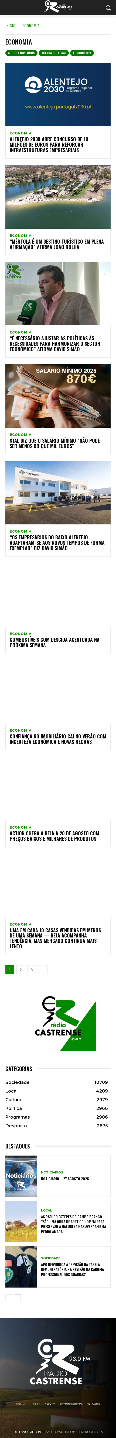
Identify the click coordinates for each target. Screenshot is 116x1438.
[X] (65, 1417)
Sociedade (50, 1258)
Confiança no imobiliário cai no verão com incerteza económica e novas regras (58, 739)
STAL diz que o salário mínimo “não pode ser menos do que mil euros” (55, 443)
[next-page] (43, 969)
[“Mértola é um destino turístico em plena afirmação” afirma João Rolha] (58, 197)
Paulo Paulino (58, 1432)
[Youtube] (80, 1417)
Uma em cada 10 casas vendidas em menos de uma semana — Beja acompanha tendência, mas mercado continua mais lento (55, 938)
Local (46, 1210)
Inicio (10, 25)
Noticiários (52, 1172)
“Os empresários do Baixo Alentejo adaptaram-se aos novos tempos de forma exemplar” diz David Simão (57, 543)
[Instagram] (51, 1417)
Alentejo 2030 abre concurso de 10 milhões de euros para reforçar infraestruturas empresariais (49, 144)
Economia (20, 133)
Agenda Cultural (54, 53)
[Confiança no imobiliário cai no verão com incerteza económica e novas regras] (58, 691)
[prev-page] (8, 1297)
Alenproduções (89, 1432)
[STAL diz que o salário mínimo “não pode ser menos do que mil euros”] (58, 396)
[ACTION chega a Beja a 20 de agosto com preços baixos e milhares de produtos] (58, 788)
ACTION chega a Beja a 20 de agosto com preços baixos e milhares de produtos (54, 836)
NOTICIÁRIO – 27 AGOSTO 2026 (65, 1178)
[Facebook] (36, 1417)
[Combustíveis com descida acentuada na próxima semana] (58, 595)
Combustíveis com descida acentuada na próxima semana (55, 642)
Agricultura (82, 53)
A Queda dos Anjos (21, 53)
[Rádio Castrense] (58, 6)
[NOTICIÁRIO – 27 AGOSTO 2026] (21, 1176)
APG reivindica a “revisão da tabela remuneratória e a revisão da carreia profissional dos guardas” (72, 1269)
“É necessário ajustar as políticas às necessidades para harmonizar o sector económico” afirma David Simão (55, 344)
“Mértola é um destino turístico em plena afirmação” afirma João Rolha (57, 244)
